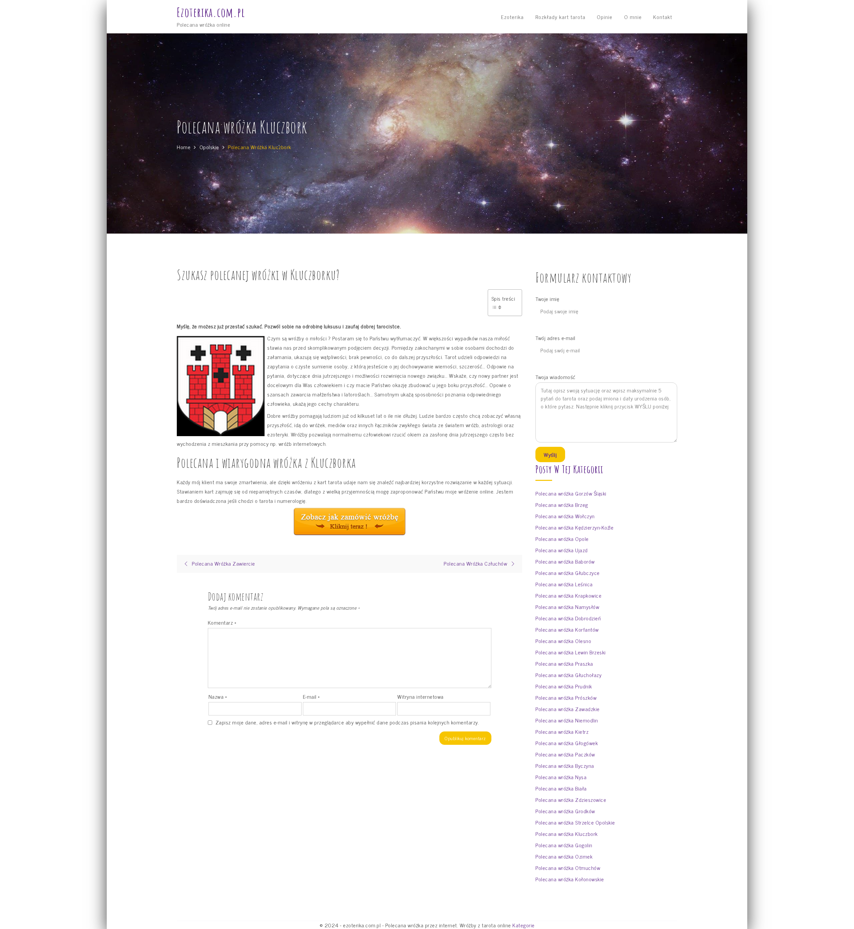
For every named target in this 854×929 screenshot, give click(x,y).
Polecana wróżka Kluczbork (566, 833)
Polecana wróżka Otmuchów (567, 867)
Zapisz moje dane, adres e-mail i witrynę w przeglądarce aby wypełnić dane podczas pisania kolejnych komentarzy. (347, 722)
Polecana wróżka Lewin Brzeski (570, 652)
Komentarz (222, 622)
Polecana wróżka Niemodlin (566, 720)
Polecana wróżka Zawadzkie (567, 708)
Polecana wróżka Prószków (565, 697)
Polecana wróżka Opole (562, 538)
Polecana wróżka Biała (561, 788)
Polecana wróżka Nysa (560, 776)
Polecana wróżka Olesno (563, 640)
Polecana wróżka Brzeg (561, 504)
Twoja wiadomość (555, 377)
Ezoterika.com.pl (211, 12)
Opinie (604, 16)
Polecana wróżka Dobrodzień (568, 618)
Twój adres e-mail (555, 338)
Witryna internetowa (420, 696)
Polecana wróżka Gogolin (563, 845)
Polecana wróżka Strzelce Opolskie (575, 822)
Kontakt (662, 16)
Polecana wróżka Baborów (565, 561)
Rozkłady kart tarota (560, 16)
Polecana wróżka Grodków (565, 811)
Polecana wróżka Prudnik (563, 686)
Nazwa (217, 696)
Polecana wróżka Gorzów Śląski (570, 493)
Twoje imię (547, 299)
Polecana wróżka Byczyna (564, 765)
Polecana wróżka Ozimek (563, 856)
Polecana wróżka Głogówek (566, 742)
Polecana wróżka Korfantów (567, 629)
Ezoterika (512, 16)
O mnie (633, 16)
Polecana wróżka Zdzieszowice (570, 799)
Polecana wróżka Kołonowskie (569, 879)
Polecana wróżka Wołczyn (565, 516)
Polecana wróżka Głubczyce (567, 572)
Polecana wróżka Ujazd (561, 550)
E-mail (311, 696)
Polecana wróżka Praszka (564, 663)
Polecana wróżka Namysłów (567, 606)
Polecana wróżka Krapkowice (568, 595)
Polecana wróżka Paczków (565, 754)
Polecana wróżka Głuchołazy (568, 674)
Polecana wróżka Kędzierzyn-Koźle (574, 527)
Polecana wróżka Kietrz (561, 731)
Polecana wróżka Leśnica (564, 584)
